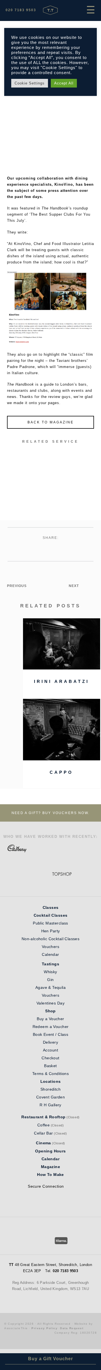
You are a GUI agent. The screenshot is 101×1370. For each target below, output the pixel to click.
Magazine (50, 1166)
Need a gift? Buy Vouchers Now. (50, 813)
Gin (50, 979)
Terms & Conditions (50, 1073)
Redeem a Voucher (51, 1026)
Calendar (50, 954)
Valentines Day (50, 1003)
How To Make (50, 1174)
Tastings (50, 964)
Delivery (50, 1042)
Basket (50, 1066)
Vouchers (50, 946)
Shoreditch (50, 1089)
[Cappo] (61, 759)
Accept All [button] (64, 83)
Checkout (50, 1058)
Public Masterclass (50, 923)
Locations (50, 1081)
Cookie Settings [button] (30, 83)
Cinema (43, 1143)
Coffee (43, 1125)
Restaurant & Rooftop (43, 1117)
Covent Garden (50, 1097)
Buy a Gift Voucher (50, 1358)
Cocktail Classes (51, 915)
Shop (50, 1011)
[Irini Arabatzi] (61, 668)
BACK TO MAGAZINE (50, 422)
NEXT (74, 586)
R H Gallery (50, 1105)
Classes (51, 907)
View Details (50, 496)
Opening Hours (50, 1151)
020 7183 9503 (21, 10)
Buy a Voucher (50, 1019)
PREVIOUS (17, 586)
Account (50, 1050)
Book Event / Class (50, 1034)
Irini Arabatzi (61, 681)
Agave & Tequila (50, 987)
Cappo (61, 772)
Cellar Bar (43, 1133)
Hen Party (50, 931)
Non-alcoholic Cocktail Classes (51, 939)
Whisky (50, 972)
